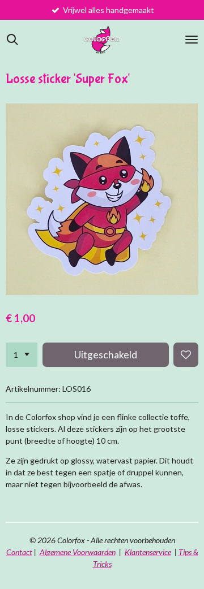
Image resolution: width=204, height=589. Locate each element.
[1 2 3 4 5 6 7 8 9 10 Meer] (21, 355)
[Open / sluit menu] (191, 39)
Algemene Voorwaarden (78, 552)
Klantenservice (148, 552)
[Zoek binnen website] (12, 39)
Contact (19, 552)
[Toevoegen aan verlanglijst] (185, 355)
